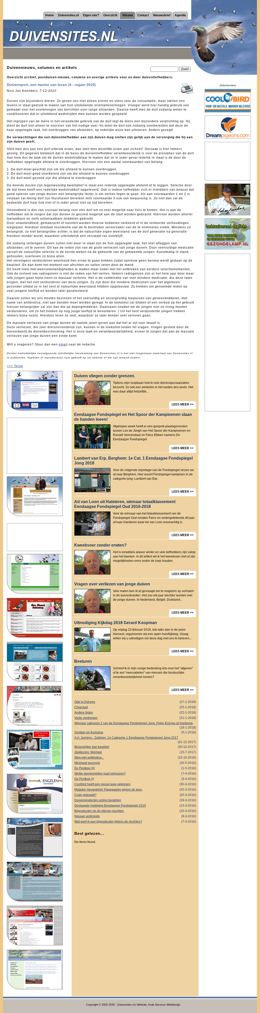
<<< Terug (15, 366)
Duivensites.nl (68, 15)
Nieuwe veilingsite (135, 816)
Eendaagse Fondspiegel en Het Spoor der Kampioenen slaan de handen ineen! (133, 416)
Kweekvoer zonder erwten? (100, 545)
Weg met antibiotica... (135, 757)
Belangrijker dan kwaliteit (135, 747)
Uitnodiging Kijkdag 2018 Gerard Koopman (115, 623)
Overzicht (110, 15)
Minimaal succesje (135, 763)
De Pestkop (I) (135, 779)
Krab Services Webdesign (164, 1004)
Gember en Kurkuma (135, 732)
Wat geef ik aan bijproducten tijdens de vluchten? (135, 821)
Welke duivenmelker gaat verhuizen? (135, 773)
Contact (143, 15)
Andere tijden (135, 712)
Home (49, 15)
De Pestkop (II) (135, 768)
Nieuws (127, 15)
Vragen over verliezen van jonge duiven (112, 584)
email (63, 344)
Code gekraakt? (135, 795)
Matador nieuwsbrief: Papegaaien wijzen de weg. (135, 789)
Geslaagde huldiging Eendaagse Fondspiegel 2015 (135, 805)
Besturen (83, 661)
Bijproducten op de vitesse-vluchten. (135, 811)
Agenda (180, 15)
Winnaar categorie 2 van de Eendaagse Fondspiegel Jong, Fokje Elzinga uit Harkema (135, 723)
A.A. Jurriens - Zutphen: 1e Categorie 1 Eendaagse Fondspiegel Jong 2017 (135, 738)
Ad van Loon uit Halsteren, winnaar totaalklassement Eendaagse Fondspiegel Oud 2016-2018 (124, 504)
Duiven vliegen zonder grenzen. (104, 376)
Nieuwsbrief (161, 15)
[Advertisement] (34, 445)
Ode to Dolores (135, 702)
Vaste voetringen (135, 718)
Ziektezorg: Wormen (135, 752)
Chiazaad (135, 707)
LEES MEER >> (182, 404)
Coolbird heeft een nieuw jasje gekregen (135, 784)
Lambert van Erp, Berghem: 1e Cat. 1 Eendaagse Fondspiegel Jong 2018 (133, 460)
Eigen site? (91, 15)
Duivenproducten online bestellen (135, 800)
